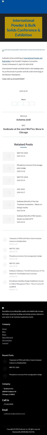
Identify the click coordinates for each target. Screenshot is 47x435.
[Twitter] (20, 103)
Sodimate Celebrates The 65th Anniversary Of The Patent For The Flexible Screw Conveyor (26, 272)
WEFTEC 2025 (22, 153)
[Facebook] (26, 103)
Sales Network (7, 337)
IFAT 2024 (21, 189)
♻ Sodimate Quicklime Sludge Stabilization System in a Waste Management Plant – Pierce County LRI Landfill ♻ (26, 284)
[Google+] (32, 103)
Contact (5, 343)
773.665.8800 (8, 404)
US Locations (7, 340)
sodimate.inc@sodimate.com (14, 414)
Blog (3, 332)
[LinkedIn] (14, 103)
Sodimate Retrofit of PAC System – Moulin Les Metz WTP (29, 217)
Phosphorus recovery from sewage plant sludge (29, 166)
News (4, 335)
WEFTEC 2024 (22, 177)
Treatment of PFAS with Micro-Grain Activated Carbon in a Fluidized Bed (25, 239)
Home (4, 329)
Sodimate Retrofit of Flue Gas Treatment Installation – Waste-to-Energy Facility (30, 204)
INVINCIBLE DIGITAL (28, 432)
